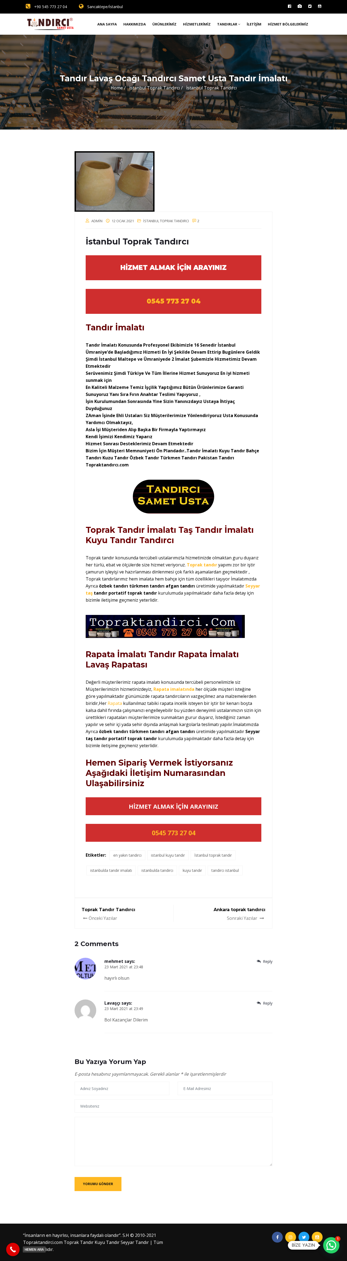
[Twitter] (310, 6)
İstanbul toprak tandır (213, 855)
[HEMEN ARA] (13, 1249)
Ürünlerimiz (164, 24)
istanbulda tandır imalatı (111, 870)
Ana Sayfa (107, 24)
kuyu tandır (192, 870)
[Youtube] (319, 6)
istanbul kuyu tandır (168, 855)
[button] (331, 1245)
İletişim (254, 24)
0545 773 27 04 (174, 301)
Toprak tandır (201, 565)
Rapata (115, 703)
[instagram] (299, 6)
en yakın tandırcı (127, 855)
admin (96, 220)
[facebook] (289, 6)
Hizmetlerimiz (197, 24)
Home (117, 88)
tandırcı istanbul (225, 870)
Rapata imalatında (173, 689)
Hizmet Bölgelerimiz (288, 24)
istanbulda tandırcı (157, 870)
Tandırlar (227, 24)
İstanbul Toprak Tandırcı (166, 220)
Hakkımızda (134, 24)
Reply (267, 961)
